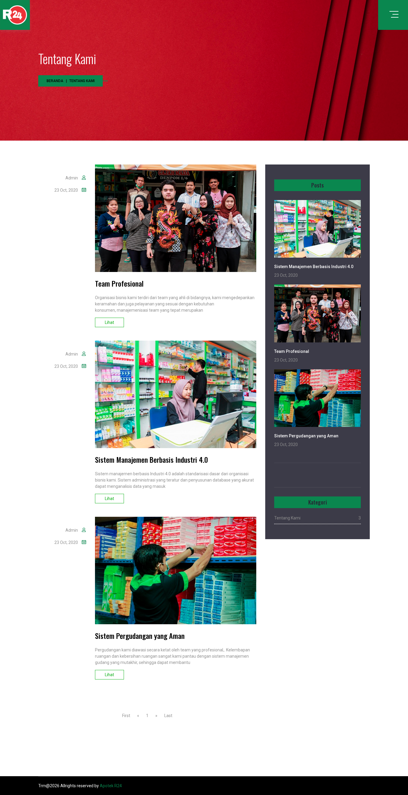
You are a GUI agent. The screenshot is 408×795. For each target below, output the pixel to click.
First (126, 715)
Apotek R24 (111, 785)
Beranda (55, 81)
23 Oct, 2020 (66, 190)
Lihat (109, 322)
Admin (71, 178)
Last (168, 715)
